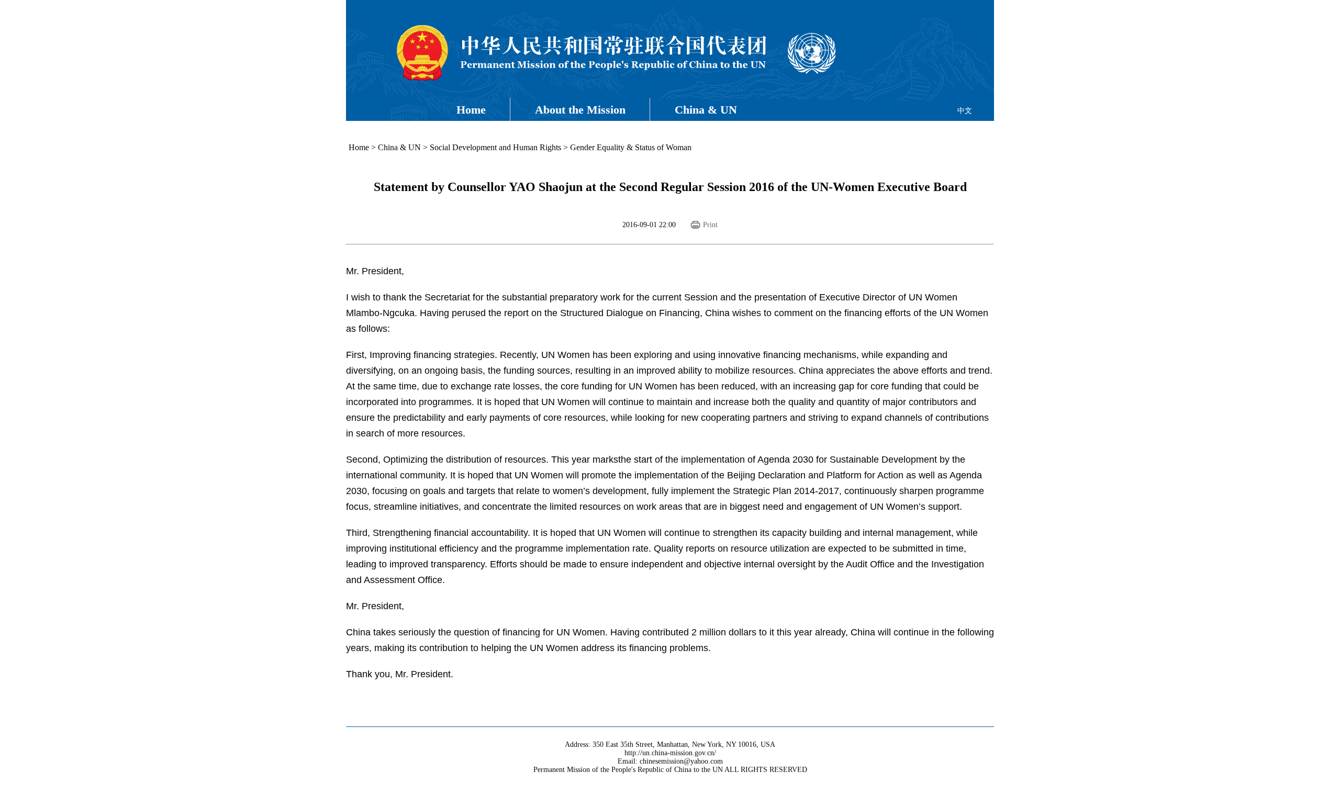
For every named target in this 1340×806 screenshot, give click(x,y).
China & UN (706, 109)
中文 (964, 111)
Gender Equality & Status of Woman (632, 147)
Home (471, 109)
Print (710, 225)
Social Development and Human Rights (495, 147)
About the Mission (580, 109)
